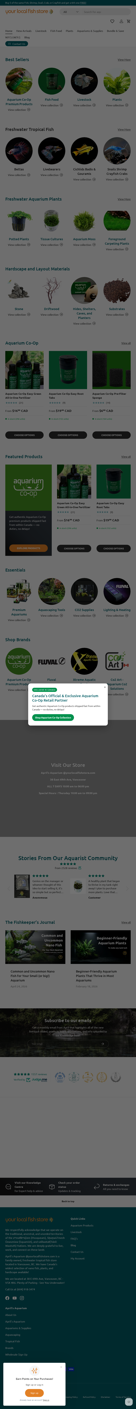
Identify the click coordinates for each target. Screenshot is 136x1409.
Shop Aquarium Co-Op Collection (53, 717)
